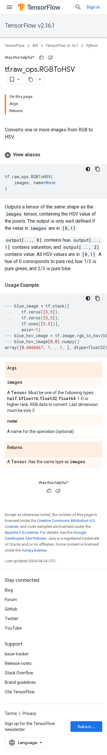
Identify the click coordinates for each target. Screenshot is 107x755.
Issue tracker (17, 654)
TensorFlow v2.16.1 (29, 25)
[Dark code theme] (88, 169)
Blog (9, 590)
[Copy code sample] (97, 169)
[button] (53, 154)
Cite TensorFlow (20, 691)
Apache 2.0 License (21, 532)
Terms (11, 713)
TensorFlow (15, 45)
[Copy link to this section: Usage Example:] (46, 285)
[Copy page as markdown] (30, 79)
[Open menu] (9, 7)
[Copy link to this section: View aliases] (46, 154)
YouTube (13, 628)
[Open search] (78, 7)
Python (92, 45)
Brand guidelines (20, 682)
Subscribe (88, 726)
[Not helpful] (50, 57)
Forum (11, 599)
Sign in (93, 7)
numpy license (34, 550)
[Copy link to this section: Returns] (28, 447)
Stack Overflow (19, 672)
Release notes (18, 663)
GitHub (11, 609)
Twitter (11, 618)
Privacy (29, 713)
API (35, 45)
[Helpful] (41, 57)
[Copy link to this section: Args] (23, 368)
